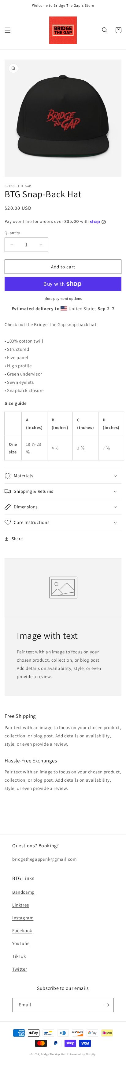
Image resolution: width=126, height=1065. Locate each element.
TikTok (19, 956)
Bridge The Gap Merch (55, 1054)
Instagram (22, 918)
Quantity (12, 232)
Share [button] (17, 538)
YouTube (20, 943)
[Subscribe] (106, 1005)
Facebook (22, 930)
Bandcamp (23, 892)
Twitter (19, 969)
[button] (7, 30)
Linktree (20, 905)
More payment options (63, 298)
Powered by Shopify (83, 1054)
